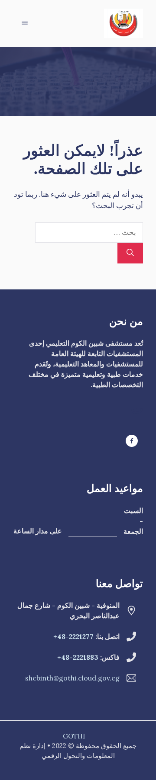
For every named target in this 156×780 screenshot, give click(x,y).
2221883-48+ (77, 657)
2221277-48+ (73, 636)
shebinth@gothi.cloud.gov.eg (72, 678)
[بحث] (130, 253)
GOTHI (74, 736)
